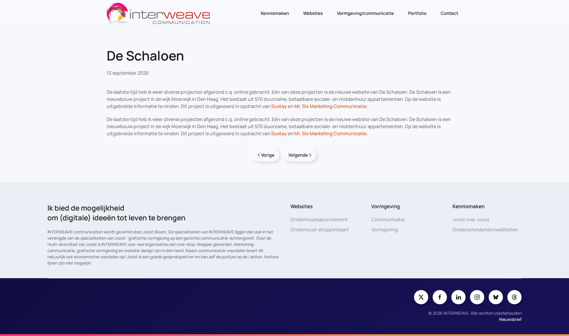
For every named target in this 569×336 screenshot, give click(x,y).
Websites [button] (313, 13)
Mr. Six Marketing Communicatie (330, 106)
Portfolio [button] (417, 13)
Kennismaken (275, 13)
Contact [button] (449, 13)
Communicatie (388, 219)
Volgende (298, 155)
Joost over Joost (471, 219)
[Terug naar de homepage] (158, 13)
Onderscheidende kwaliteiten (485, 229)
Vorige (267, 155)
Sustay (279, 106)
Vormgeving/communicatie (365, 13)
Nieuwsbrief (510, 319)
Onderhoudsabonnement (319, 219)
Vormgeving (384, 229)
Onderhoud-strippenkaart (319, 229)
